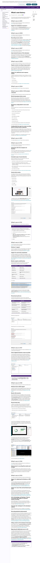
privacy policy (20, 1)
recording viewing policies (26, 40)
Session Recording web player (26, 200)
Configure (3, 19)
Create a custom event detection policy (25, 170)
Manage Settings (22, 4)
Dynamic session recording (5, 18)
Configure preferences (14, 58)
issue (12, 23)
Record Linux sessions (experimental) (5, 26)
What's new (3, 13)
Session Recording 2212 (5, 12)
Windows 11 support (27, 250)
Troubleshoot (4, 25)
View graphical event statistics (17, 258)
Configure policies (27, 400)
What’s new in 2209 (34, 20)
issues (19, 88)
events (30, 150)
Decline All (34, 4)
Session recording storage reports (16, 70)
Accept (28, 4)
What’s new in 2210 (34, 16)
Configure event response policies (24, 83)
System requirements (5, 14)
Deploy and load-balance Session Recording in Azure (23, 495)
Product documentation (9, 7)
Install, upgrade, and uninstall (5, 17)
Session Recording (15, 9)
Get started (3, 15)
